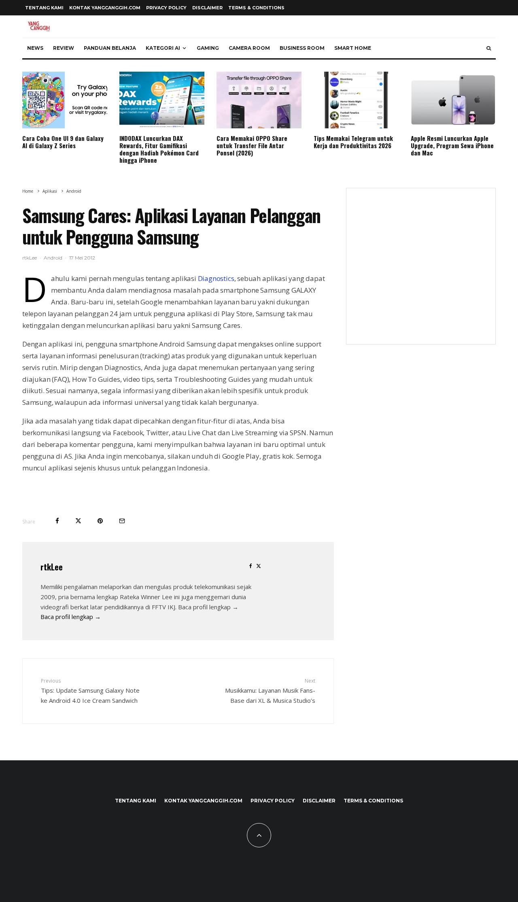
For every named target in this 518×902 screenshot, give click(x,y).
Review (63, 48)
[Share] (57, 521)
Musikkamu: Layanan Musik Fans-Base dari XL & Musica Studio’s (270, 690)
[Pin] (100, 521)
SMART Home (352, 48)
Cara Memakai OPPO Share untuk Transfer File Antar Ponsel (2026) (252, 145)
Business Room (302, 48)
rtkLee (29, 258)
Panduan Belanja (110, 48)
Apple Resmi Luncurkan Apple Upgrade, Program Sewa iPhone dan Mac (452, 145)
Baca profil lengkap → (70, 617)
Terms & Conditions (256, 8)
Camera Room (249, 48)
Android (53, 258)
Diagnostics (216, 278)
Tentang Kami (44, 8)
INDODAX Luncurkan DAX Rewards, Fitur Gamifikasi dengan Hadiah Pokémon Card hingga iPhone (159, 149)
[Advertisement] (421, 271)
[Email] (122, 521)
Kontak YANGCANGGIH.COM (104, 8)
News (35, 48)
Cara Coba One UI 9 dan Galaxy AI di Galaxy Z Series (63, 141)
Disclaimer (207, 8)
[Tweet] (78, 521)
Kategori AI (163, 48)
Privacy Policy (166, 8)
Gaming (208, 48)
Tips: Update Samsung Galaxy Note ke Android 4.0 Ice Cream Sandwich (90, 690)
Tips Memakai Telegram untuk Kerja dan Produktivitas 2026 (353, 141)
